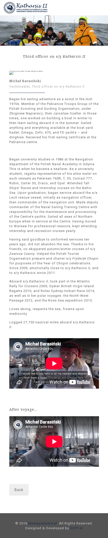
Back (19, 490)
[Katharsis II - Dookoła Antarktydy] (29, 7)
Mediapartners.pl (42, 523)
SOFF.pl (76, 528)
